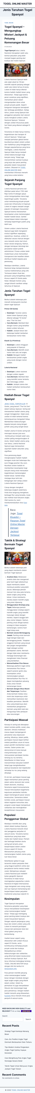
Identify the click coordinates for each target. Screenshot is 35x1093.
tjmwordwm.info (10, 969)
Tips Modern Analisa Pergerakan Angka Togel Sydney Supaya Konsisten (17, 1050)
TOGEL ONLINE (8, 22)
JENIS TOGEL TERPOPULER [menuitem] (14, 404)
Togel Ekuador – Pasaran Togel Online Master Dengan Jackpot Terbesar (17, 524)
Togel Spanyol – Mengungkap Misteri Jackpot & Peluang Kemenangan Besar (16, 34)
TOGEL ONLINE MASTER (20, 1090)
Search (4, 1016)
